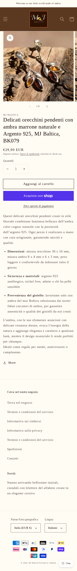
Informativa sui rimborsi (24, 421)
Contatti (12, 458)
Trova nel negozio (19, 402)
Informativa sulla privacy (25, 430)
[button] (5, 19)
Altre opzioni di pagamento (38, 206)
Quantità (8, 160)
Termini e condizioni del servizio (30, 412)
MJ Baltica (33, 563)
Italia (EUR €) (23, 527)
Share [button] (12, 362)
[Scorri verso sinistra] (30, 106)
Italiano (52, 527)
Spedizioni (14, 449)
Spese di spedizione (30, 154)
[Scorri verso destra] (47, 106)
